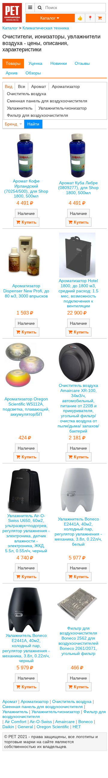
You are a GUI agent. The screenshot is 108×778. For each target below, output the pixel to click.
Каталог (10, 28)
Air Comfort (15, 721)
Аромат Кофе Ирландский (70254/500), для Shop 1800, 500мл (26, 188)
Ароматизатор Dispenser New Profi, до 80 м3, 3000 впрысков (26, 290)
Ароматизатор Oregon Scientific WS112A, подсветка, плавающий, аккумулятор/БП (26, 406)
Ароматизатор (66, 86)
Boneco (85, 721)
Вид (8, 86)
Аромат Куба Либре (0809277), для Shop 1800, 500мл (78, 187)
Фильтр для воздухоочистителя (37, 115)
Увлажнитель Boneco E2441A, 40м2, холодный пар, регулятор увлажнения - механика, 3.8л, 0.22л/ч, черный (26, 648)
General (25, 726)
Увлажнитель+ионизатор (62, 108)
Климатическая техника (45, 28)
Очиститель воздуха (26, 93)
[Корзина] (100, 18)
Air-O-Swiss (41, 721)
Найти (33, 124)
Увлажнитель (19, 108)
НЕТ (77, 726)
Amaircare (65, 721)
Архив (11, 73)
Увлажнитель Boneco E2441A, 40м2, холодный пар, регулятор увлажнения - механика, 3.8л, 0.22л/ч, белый (78, 532)
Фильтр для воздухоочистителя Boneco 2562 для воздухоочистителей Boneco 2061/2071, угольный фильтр (78, 641)
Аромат (38, 86)
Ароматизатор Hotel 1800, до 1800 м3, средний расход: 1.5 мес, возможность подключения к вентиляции (78, 293)
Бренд (11, 124)
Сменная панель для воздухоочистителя (47, 100)
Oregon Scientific (53, 726)
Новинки (58, 63)
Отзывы (82, 63)
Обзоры (33, 73)
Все (21, 86)
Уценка (35, 63)
